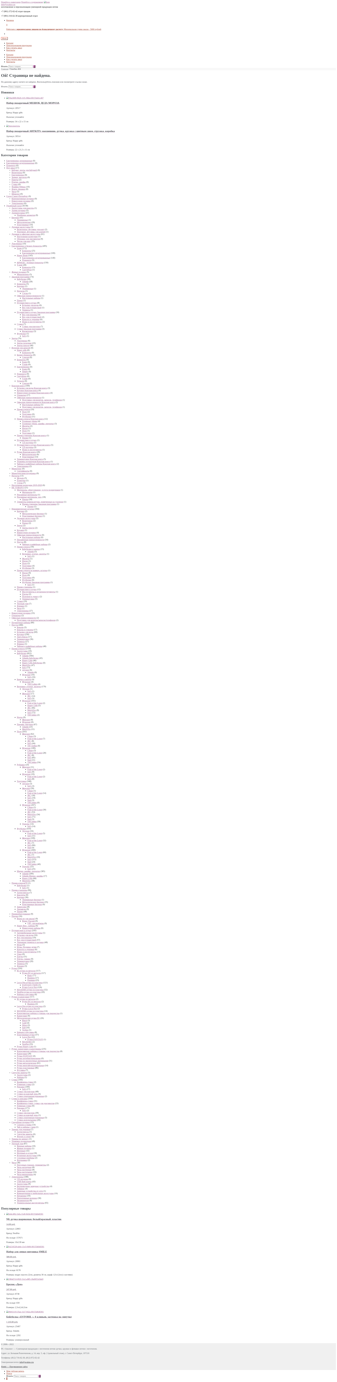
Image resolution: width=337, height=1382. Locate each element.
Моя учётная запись (15, 1371)
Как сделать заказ (14, 48)
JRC (29, 696)
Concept (25, 357)
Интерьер (21, 1151)
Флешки (20, 606)
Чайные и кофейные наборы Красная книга (36, 464)
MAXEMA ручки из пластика (30, 990)
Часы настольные (25, 1172)
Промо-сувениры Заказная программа (39, 504)
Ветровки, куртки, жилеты (34, 554)
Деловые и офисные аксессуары (26, 234)
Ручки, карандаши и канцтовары (26, 1049)
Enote (19, 248)
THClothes (32, 715)
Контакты (10, 50)
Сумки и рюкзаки (20, 1099)
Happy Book (22, 255)
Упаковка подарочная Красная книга (33, 461)
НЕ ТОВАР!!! (18, 487)
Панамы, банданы (25, 724)
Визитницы (17, 172)
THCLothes (32, 684)
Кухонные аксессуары (27, 1155)
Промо (25, 438)
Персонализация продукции (19, 45)
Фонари (20, 966)
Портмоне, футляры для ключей (31, 232)
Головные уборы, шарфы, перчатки (38, 424)
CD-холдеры (27, 442)
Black (24, 1020)
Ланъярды (21, 909)
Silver (24, 1025)
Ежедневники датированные (19, 161)
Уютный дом (22, 604)
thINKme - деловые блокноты (30, 262)
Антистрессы (23, 892)
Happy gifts (22, 350)
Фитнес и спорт (24, 1136)
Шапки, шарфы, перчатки (28, 871)
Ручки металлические (26, 1063)
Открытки (21, 395)
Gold (24, 1023)
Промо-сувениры (19, 890)
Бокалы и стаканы (25, 630)
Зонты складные (24, 343)
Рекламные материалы (27, 495)
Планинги (11, 165)
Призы (25, 499)
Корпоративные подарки (23, 199)
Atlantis (25, 281)
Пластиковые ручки (26, 1035)
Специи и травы (24, 1125)
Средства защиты (19, 1072)
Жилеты (25, 426)
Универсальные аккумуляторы (30, 1203)
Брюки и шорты (24, 679)
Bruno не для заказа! (26, 919)
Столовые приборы (25, 1158)
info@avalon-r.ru (8, 4)
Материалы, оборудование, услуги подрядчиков (38, 490)
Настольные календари (27, 236)
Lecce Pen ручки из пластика (30, 982)
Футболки (21, 334)
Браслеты (21, 895)
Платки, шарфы (19, 182)
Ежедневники (18, 175)
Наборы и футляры (25, 994)
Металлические (24, 222)
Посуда (20, 542)
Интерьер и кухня (25, 1153)
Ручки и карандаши (20, 997)
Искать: (4, 66)
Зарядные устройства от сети (30, 1191)
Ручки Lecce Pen (29, 987)
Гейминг (21, 1189)
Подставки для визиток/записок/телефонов (36, 620)
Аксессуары (22, 651)
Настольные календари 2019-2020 (27, 485)
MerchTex (26, 665)
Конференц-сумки (25, 1082)
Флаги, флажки (18, 189)
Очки (19, 954)
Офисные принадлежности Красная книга (36, 402)
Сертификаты (23, 471)
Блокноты (26, 251)
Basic (29, 975)
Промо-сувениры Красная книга (31, 435)
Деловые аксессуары (21, 227)
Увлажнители (23, 1200)
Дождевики (17, 244)
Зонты (14, 338)
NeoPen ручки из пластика (29, 992)
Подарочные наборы (21, 622)
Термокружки (28, 599)
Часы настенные (24, 1170)
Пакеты (15, 180)
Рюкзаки (21, 1087)
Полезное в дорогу (30, 596)
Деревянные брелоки (31, 900)
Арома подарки (19, 210)
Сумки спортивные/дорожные (30, 1096)
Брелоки (15, 217)
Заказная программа (21, 277)
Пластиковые (23, 225)
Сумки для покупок (31, 326)
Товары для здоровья (21, 1129)
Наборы (20, 1077)
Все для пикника (29, 315)
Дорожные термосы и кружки (30, 942)
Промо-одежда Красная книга (30, 419)
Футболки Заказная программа (36, 582)
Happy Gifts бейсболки (32, 663)
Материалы (27, 492)
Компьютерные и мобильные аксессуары (35, 1193)
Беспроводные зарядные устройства (33, 1186)
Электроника (17, 203)
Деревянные (22, 220)
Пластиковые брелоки (32, 516)
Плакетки (21, 480)
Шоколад (16, 194)
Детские (25, 689)
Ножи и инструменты (32, 322)
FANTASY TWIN (30, 985)
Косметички (27, 331)
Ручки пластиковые (25, 1068)
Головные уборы (29, 421)
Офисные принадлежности (29, 296)
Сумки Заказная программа (29, 329)
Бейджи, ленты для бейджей (24, 170)
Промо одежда (23, 547)
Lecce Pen (26, 1037)
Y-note (19, 265)
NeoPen (25, 1044)
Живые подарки (19, 272)
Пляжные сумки (24, 1084)
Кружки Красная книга (27, 390)
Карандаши (22, 1016)
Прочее (15, 916)
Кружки (20, 530)
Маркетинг (17, 469)
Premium (31, 980)
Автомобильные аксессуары (29, 933)
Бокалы (20, 627)
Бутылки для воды (30, 305)
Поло (24, 412)
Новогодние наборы (31, 928)
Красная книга (18, 386)
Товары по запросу (20, 1139)
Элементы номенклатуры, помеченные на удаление (40, 502)
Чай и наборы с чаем (26, 1127)
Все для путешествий (31, 307)
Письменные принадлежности (30, 540)
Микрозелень (23, 274)
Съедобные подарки (21, 1122)
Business (31, 978)
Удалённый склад (14, 206)
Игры (19, 945)
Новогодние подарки (21, 201)
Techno (25, 1030)
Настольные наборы (31, 298)
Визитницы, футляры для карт (30, 229)
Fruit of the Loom (34, 703)
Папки (20, 300)
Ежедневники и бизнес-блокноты (27, 246)
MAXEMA (27, 1042)
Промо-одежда (23, 409)
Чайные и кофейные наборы (35, 544)
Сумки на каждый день (27, 1094)
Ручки (14, 968)
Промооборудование (21, 914)
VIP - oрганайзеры (35, 923)
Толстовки (27, 414)
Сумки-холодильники (26, 1120)
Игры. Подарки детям (26, 947)
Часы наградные (24, 1167)
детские (25, 670)
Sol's (24, 336)
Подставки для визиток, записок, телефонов (42, 400)
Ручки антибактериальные (29, 1058)
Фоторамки (22, 1160)
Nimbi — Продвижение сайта (14, 1367)
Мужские (26, 675)
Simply (25, 371)
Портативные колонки (27, 1198)
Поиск (9, 1373)
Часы (14, 191)
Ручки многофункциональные (30, 1065)
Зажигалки (22, 907)
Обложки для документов (28, 239)
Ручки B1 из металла (31, 973)
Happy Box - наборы (26, 926)
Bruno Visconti (28, 921)
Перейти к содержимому (32, 2)
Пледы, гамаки (23, 959)
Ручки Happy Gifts (25, 1046)
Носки (25, 428)
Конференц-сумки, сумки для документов (35, 1103)
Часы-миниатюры (25, 1174)
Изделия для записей (21, 348)
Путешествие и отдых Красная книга (33, 445)
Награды (21, 291)
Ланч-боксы (22, 637)
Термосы (26, 310)
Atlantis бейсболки (30, 658)
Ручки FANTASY (35, 1039)
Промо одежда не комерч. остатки (32, 570)
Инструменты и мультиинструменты (38, 592)
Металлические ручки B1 (28, 1018)
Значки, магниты (19, 177)
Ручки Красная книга (26, 452)
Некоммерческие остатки (23, 509)
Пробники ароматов (26, 215)
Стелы (25, 293)
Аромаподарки (18, 213)
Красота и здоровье (30, 319)
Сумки (15, 184)
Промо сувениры (24, 587)
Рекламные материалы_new (29, 497)
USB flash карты (24, 1181)
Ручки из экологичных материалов (32, 1061)
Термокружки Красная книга (30, 459)
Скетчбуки (27, 270)
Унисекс (26, 824)
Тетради (20, 381)
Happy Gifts (27, 660)
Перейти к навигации (11, 2)
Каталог (10, 43)
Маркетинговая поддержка (24, 473)
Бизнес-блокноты (25, 355)
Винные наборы (24, 1146)
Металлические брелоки (33, 514)
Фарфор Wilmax (19, 187)
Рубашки (21, 765)
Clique (30, 736)
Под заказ (10, 168)
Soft (24, 1027)
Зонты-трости (23, 345)
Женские (26, 694)
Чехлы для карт (24, 241)
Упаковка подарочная (21, 1141)
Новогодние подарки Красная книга (33, 393)
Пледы (25, 594)
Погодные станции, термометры (31, 1165)
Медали (20, 478)
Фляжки (20, 644)
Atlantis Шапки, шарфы (32, 876)
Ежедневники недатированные (20, 163)
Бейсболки (21, 279)
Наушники (21, 1196)
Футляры (21, 1070)
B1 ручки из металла (26, 971)
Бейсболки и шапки (31, 549)
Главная (4, 69)
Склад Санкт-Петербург (17, 196)
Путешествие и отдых (27, 303)
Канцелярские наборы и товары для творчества (38, 1013)
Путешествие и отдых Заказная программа (36, 312)
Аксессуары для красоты (23, 208)
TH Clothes (32, 746)
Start (29, 760)
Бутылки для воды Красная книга (32, 388)
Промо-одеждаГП (20, 883)
